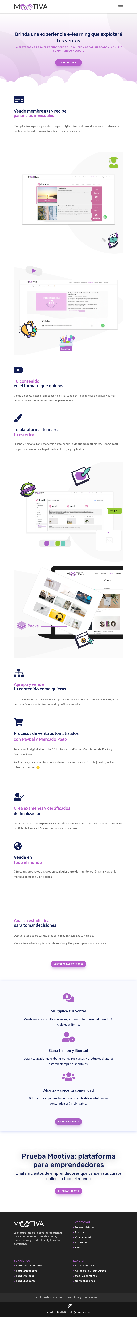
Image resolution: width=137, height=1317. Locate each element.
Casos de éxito (84, 1237)
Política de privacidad (49, 1297)
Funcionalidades (85, 1227)
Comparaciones (85, 1281)
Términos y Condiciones (82, 1297)
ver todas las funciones (68, 964)
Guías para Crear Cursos (90, 1270)
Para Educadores (26, 1270)
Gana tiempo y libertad (68, 1051)
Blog (78, 1247)
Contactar (81, 1242)
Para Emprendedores (29, 1265)
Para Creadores (26, 1281)
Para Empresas (25, 1276)
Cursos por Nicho (85, 1265)
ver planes (68, 62)
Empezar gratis (68, 1121)
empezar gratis (68, 1191)
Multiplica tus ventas (69, 1011)
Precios (79, 1232)
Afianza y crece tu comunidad (68, 1090)
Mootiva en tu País (86, 1276)
